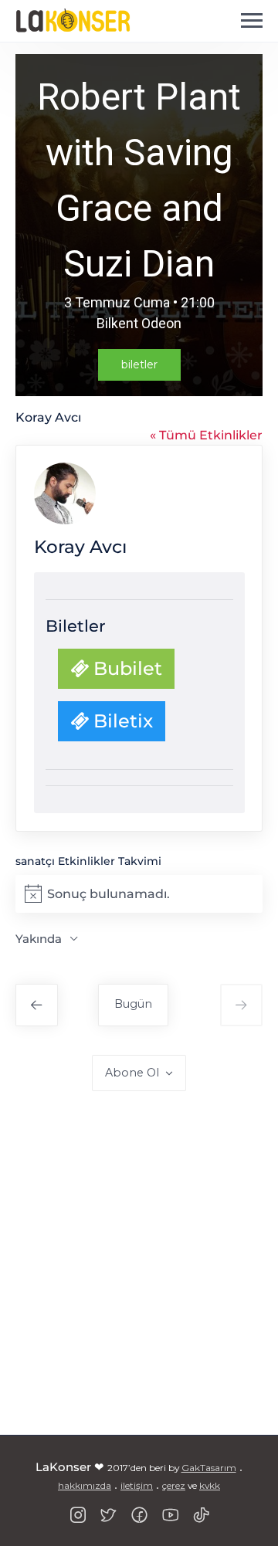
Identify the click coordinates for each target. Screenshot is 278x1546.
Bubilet (125, 668)
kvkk (209, 1485)
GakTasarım (208, 1467)
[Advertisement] (139, 1266)
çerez (173, 1485)
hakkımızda (84, 1485)
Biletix (121, 721)
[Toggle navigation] (252, 21)
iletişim (136, 1485)
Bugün (133, 1004)
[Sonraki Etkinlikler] (241, 1005)
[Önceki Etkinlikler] (36, 1005)
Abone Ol (132, 1073)
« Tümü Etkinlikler (206, 435)
